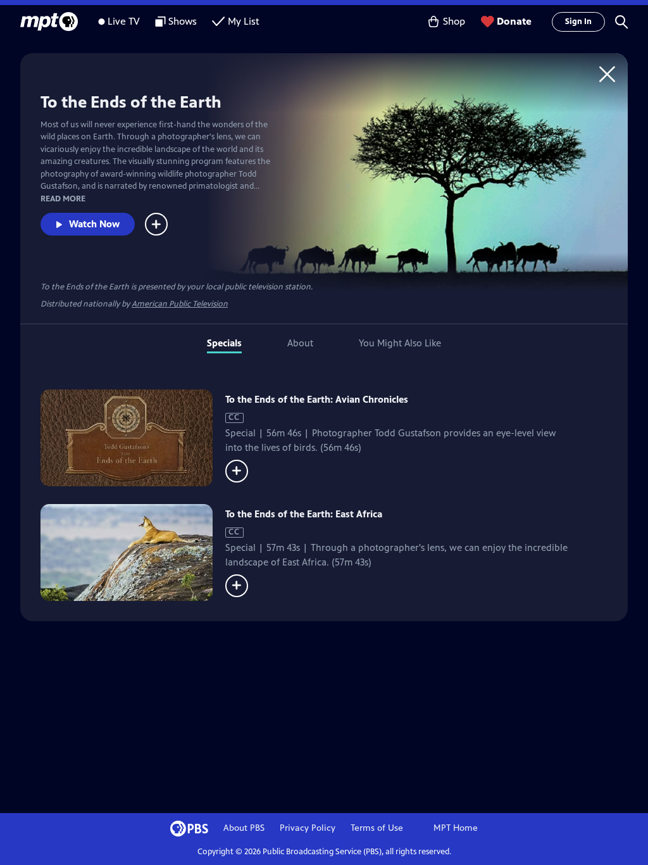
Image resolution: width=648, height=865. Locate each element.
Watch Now (94, 224)
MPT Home (455, 828)
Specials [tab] (224, 343)
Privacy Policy (307, 828)
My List (243, 21)
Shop (454, 21)
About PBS (244, 828)
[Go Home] (607, 74)
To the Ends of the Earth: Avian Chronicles (316, 399)
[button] (621, 21)
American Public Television (180, 304)
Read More (62, 199)
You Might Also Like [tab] (400, 343)
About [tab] (300, 343)
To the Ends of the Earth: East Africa (303, 514)
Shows (182, 21)
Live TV (124, 21)
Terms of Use (377, 828)
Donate (514, 21)
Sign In (578, 21)
